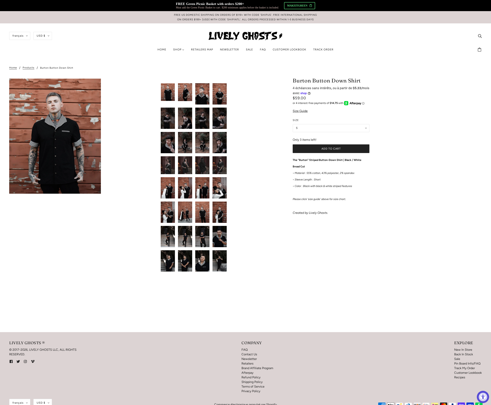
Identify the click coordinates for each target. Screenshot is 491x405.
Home (13, 67)
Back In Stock (463, 354)
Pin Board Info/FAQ (467, 363)
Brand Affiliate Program (257, 368)
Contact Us (249, 354)
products (28, 67)
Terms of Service (252, 386)
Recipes (459, 377)
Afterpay (247, 373)
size (296, 120)
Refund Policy (250, 377)
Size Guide (300, 111)
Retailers (247, 363)
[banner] (245, 35)
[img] (479, 36)
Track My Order (464, 368)
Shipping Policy (252, 382)
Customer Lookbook (468, 373)
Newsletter (249, 359)
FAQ (244, 349)
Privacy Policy (250, 391)
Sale (457, 359)
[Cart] (480, 50)
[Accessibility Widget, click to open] (483, 397)
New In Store (463, 349)
